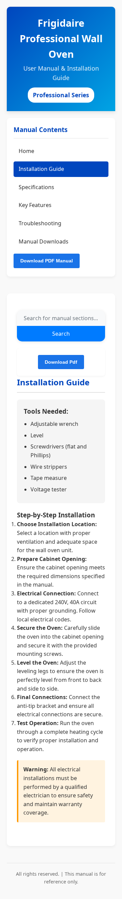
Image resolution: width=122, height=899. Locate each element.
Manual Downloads (43, 241)
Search (61, 333)
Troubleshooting (40, 223)
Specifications (36, 187)
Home (26, 151)
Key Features (35, 205)
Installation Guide (41, 169)
